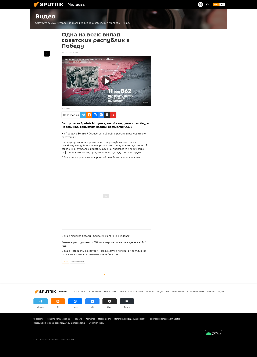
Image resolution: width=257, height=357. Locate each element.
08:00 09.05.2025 (70, 52)
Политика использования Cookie (164, 318)
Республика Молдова (131, 291)
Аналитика (178, 291)
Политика (79, 291)
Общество (110, 291)
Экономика (94, 291)
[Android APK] (213, 333)
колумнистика (195, 291)
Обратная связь (96, 322)
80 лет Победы (78, 261)
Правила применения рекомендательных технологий (59, 322)
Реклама (78, 318)
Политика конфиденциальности (129, 318)
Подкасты (163, 291)
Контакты (90, 318)
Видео (65, 261)
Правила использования (58, 318)
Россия (150, 291)
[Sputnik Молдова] (50, 8)
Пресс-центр (104, 318)
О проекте (38, 318)
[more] (47, 54)
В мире (211, 291)
